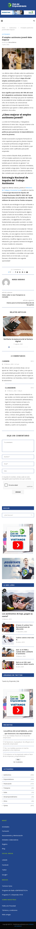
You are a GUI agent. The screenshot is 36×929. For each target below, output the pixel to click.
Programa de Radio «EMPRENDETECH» (15, 890)
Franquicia (19, 788)
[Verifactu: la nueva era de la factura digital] (18, 326)
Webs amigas (6, 914)
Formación (5, 831)
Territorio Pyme (7, 886)
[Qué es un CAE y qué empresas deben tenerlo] (8, 665)
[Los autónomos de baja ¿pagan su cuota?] (18, 600)
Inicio (3, 28)
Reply (32, 361)
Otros (19, 801)
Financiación (19, 784)
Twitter (4, 870)
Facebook (5, 865)
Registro (4, 844)
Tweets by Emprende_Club (10, 681)
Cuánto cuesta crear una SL (25, 639)
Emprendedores (19, 779)
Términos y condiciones (9, 910)
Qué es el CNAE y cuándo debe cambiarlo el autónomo (24, 652)
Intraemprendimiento (19, 797)
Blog (3, 849)
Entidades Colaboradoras (10, 840)
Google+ (5, 875)
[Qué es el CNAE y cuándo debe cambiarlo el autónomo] (8, 653)
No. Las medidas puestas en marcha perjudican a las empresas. (15, 749)
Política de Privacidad (9, 906)
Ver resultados (18, 762)
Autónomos (12, 28)
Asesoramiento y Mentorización (12, 835)
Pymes (19, 805)
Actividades (5, 827)
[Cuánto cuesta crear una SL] (8, 641)
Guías (19, 792)
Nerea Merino (12, 42)
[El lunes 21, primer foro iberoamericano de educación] (8, 628)
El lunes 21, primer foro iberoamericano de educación (24, 627)
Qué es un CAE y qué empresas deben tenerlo (25, 663)
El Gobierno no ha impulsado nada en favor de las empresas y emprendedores (18, 755)
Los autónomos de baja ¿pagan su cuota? (17, 615)
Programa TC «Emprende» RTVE (12, 895)
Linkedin (4, 860)
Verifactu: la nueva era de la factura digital (18, 340)
